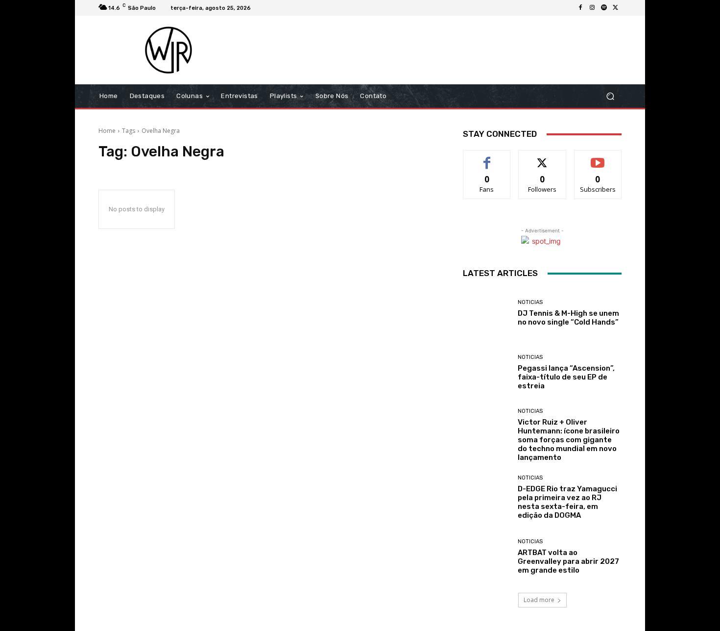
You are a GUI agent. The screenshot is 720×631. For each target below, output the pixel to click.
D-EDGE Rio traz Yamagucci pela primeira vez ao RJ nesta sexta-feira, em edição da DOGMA (567, 502)
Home (107, 130)
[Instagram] (592, 8)
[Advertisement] (442, 50)
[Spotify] (604, 8)
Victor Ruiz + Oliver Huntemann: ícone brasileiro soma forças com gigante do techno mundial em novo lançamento (569, 440)
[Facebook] (580, 8)
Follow (542, 157)
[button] (610, 96)
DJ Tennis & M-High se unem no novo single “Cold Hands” (568, 318)
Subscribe (598, 157)
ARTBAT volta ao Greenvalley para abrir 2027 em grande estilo (568, 561)
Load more (539, 600)
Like (487, 157)
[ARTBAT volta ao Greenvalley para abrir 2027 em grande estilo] (486, 557)
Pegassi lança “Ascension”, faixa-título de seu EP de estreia (566, 377)
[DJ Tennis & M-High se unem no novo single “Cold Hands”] (486, 313)
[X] (616, 8)
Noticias (530, 302)
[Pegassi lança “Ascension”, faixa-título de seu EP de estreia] (486, 372)
